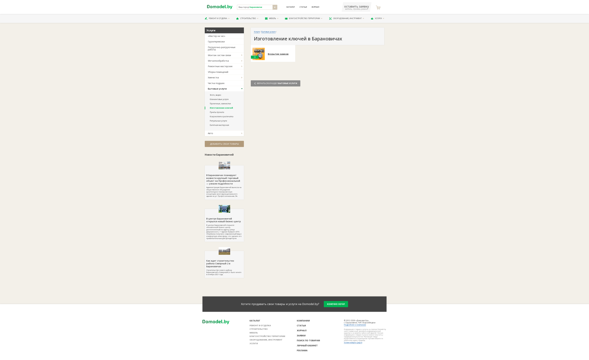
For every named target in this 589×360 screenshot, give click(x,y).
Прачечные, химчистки (220, 103)
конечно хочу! (336, 304)
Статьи (303, 7)
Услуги (378, 18)
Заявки (301, 335)
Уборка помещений (218, 71)
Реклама (302, 350)
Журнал (315, 7)
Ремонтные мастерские (220, 66)
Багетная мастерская (219, 125)
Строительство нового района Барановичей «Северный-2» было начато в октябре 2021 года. (223, 267)
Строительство (248, 18)
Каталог (291, 7)
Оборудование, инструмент (347, 18)
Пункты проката (217, 112)
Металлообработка (218, 60)
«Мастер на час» (216, 36)
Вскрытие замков (278, 54)
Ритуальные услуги (218, 120)
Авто (210, 133)
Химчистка (213, 77)
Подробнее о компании (355, 324)
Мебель (272, 18)
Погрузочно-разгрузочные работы (221, 48)
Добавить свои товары (224, 143)
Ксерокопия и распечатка (221, 116)
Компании (303, 320)
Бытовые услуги (217, 88)
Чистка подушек (216, 83)
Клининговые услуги (219, 99)
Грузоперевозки (216, 41)
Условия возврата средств (353, 342)
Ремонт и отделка (218, 18)
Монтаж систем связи (219, 55)
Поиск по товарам (308, 340)
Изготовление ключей (221, 108)
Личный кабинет (307, 345)
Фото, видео (215, 95)
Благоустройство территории (304, 18)
